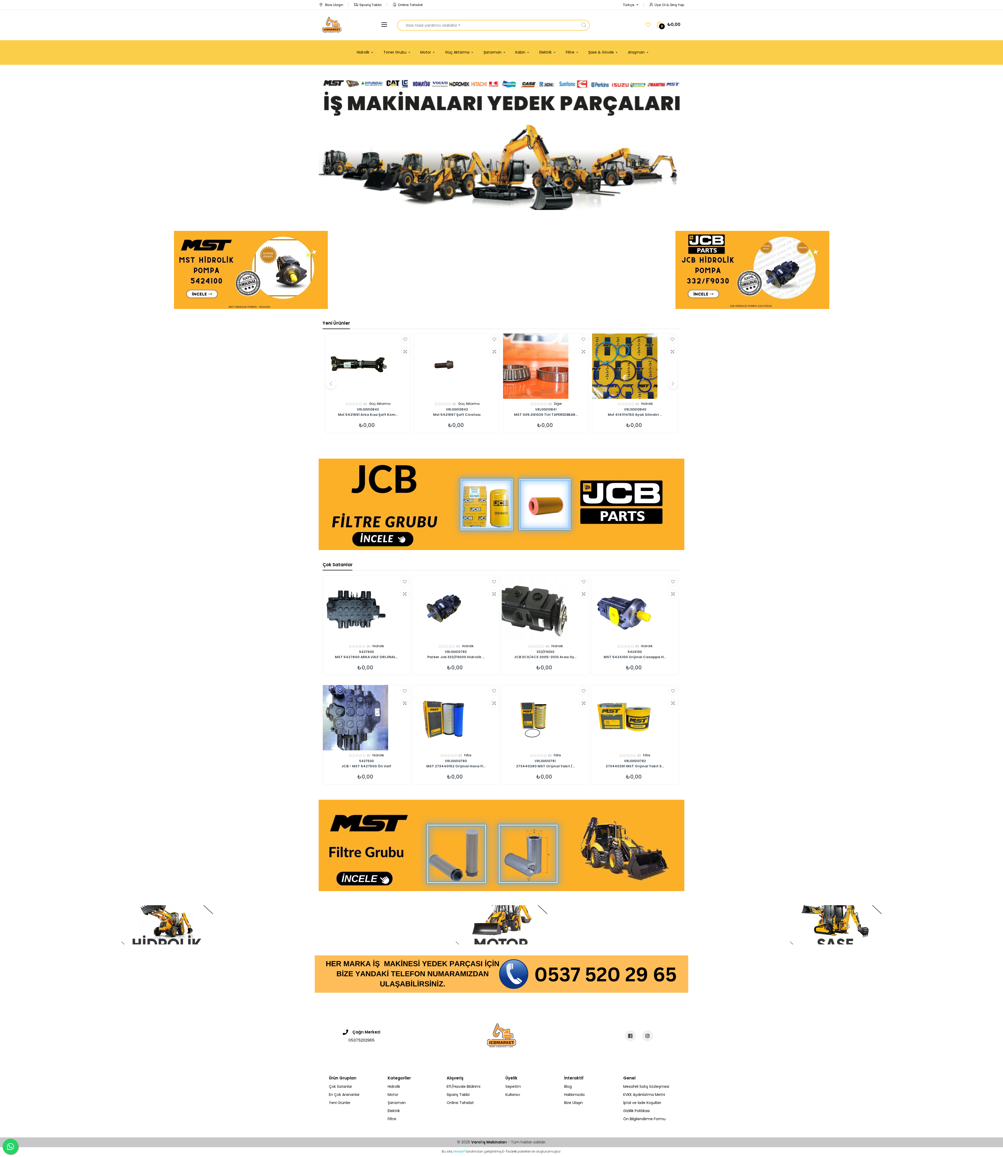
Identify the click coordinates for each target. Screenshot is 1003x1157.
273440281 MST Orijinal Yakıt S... (635, 766)
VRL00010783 (456, 652)
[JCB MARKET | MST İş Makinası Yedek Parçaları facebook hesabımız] (630, 1035)
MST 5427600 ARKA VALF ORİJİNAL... (366, 657)
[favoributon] (648, 24)
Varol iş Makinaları (489, 1142)
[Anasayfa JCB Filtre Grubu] (501, 504)
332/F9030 (545, 652)
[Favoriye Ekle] (405, 339)
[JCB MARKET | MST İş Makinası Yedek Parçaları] (332, 25)
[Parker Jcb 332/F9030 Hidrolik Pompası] (456, 608)
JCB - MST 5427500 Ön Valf (366, 766)
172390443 (635, 409)
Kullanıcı (512, 1094)
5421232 (546, 409)
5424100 (635, 652)
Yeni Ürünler (336, 323)
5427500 (366, 761)
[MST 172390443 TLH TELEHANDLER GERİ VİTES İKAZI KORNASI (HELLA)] (635, 366)
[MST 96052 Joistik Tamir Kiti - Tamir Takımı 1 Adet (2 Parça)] (368, 366)
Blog (568, 1086)
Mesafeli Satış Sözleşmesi (646, 1086)
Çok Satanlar (338, 565)
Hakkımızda (574, 1094)
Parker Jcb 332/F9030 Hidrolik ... (456, 657)
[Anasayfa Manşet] (167, 924)
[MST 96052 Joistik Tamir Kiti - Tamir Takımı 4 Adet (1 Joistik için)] (457, 366)
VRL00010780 (456, 761)
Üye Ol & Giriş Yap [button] (669, 4)
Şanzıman (397, 1102)
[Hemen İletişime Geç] (501, 973)
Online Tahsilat (410, 4)
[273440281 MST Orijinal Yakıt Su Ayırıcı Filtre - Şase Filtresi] (635, 717)
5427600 (366, 652)
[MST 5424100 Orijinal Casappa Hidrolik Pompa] (635, 608)
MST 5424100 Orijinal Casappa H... (635, 657)
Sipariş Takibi (370, 4)
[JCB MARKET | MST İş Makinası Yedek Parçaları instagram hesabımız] (647, 1035)
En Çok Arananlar (344, 1094)
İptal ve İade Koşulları (642, 1102)
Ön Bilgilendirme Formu (644, 1118)
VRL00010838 (457, 409)
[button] (630, 5)
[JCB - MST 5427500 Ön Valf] (366, 717)
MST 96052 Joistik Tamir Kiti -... (367, 415)
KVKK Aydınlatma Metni (644, 1094)
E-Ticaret (509, 1151)
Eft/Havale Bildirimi (463, 1086)
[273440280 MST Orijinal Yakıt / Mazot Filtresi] (545, 717)
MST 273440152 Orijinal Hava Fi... (456, 766)
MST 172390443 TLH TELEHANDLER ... (635, 415)
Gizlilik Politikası (636, 1110)
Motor (557, 403)
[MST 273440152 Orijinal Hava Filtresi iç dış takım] (456, 717)
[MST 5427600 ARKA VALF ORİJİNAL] (366, 608)
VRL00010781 (545, 761)
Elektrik (647, 403)
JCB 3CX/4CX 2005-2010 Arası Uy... (545, 657)
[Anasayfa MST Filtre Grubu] (501, 845)
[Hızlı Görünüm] (405, 352)
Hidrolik (380, 403)
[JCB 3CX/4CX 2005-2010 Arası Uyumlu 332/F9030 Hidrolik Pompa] (545, 608)
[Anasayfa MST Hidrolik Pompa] (251, 270)
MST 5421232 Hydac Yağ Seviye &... (546, 415)
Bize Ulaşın (333, 4)
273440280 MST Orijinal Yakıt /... (545, 766)
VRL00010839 (368, 409)
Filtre (467, 755)
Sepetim (513, 1086)
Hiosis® (459, 1151)
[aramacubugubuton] (583, 25)
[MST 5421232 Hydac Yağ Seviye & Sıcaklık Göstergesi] (546, 366)
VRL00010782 (635, 761)
